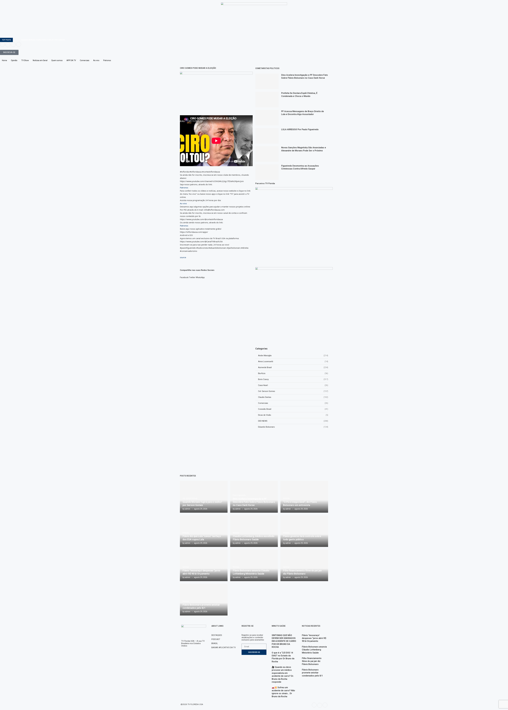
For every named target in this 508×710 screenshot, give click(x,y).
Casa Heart (293, 385)
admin (187, 509)
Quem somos (57, 60)
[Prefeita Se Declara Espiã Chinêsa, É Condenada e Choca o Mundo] (267, 99)
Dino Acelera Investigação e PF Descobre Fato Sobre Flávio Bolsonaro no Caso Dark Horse (254, 502)
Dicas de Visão (293, 415)
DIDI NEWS (293, 421)
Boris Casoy (293, 379)
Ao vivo (96, 60)
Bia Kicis (293, 373)
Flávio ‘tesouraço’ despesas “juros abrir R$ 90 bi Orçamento (314, 638)
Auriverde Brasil (293, 367)
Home (4, 60)
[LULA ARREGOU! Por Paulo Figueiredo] (267, 136)
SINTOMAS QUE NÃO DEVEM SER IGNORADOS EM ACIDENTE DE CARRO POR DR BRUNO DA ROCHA (284, 641)
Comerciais (84, 60)
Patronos (107, 60)
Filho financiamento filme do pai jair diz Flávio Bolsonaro (311, 661)
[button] (184, 276)
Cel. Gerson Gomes (293, 391)
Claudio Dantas (293, 397)
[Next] (18, 40)
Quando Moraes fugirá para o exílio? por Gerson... (43, 40)
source (183, 257)
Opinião (14, 60)
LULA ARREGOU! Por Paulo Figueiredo (300, 129)
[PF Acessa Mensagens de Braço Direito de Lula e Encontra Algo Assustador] (267, 117)
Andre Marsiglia (293, 355)
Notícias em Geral (40, 60)
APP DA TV (71, 60)
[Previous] (15, 40)
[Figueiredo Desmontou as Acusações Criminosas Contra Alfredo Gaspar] (267, 172)
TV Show (25, 60)
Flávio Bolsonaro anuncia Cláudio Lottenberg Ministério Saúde (314, 650)
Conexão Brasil (293, 409)
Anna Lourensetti (293, 361)
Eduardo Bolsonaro (293, 427)
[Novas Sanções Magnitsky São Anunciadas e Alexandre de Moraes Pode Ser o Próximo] (267, 154)
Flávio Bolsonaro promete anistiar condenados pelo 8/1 (312, 672)
